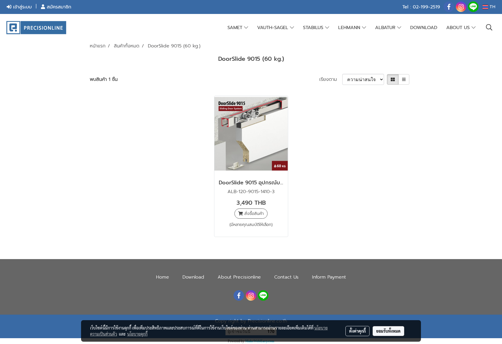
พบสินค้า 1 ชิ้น (104, 79)
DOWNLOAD (423, 27)
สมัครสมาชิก (58, 6)
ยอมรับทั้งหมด (388, 331)
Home (162, 277)
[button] (489, 27)
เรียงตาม (330, 79)
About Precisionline (239, 277)
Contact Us (286, 277)
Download (193, 277)
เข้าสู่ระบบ (21, 6)
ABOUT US (458, 27)
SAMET (235, 27)
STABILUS (314, 27)
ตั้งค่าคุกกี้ (357, 331)
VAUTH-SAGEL (273, 27)
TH (491, 7)
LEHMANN (350, 27)
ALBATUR (386, 27)
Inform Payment (329, 277)
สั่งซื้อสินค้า (253, 214)
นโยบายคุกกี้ (137, 333)
